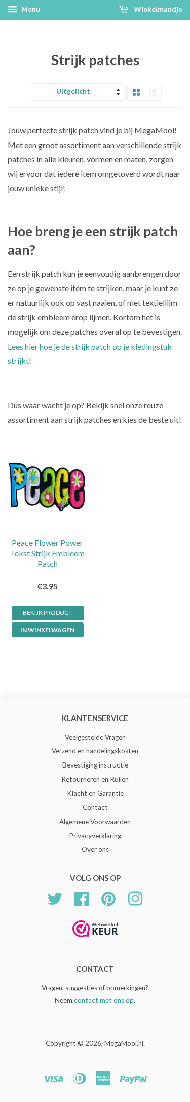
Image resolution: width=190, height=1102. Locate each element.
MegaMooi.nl (123, 1043)
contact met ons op (104, 1000)
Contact (95, 807)
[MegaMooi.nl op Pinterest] (108, 898)
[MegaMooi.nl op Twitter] (54, 898)
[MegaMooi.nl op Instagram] (135, 898)
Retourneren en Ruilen (95, 779)
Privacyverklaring (95, 836)
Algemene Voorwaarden (95, 822)
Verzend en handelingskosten (95, 751)
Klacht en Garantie (95, 793)
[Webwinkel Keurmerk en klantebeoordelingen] (95, 940)
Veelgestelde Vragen (95, 737)
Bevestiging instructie (95, 765)
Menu (30, 9)
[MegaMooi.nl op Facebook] (81, 898)
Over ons (95, 849)
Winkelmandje (157, 9)
